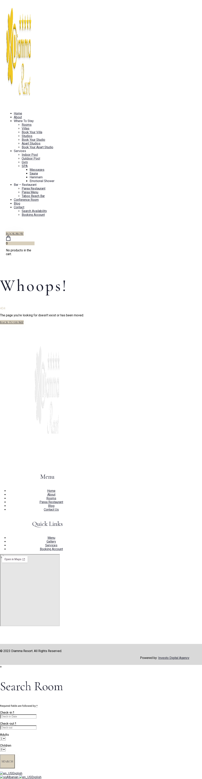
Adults (4, 735)
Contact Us (51, 509)
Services (51, 545)
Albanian (13, 777)
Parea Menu (30, 192)
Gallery (51, 541)
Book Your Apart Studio (37, 147)
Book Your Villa (32, 132)
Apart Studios (31, 143)
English (17, 773)
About (18, 117)
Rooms (27, 125)
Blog (17, 203)
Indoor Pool (30, 155)
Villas (25, 128)
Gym (25, 162)
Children (5, 745)
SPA (25, 166)
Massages (37, 170)
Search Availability (34, 211)
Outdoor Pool (31, 158)
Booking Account (33, 215)
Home (18, 113)
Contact (19, 207)
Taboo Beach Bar (33, 196)
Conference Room (26, 200)
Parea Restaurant (33, 188)
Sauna (34, 173)
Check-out (8, 723)
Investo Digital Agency (173, 658)
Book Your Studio (33, 140)
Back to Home (11, 322)
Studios (27, 136)
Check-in (7, 712)
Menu (51, 538)
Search (7, 761)
